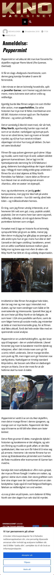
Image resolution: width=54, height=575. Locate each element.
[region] (27, 551)
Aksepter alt (27, 555)
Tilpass (27, 562)
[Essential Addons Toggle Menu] (25, 21)
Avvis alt (27, 569)
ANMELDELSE (10, 35)
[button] (30, 22)
